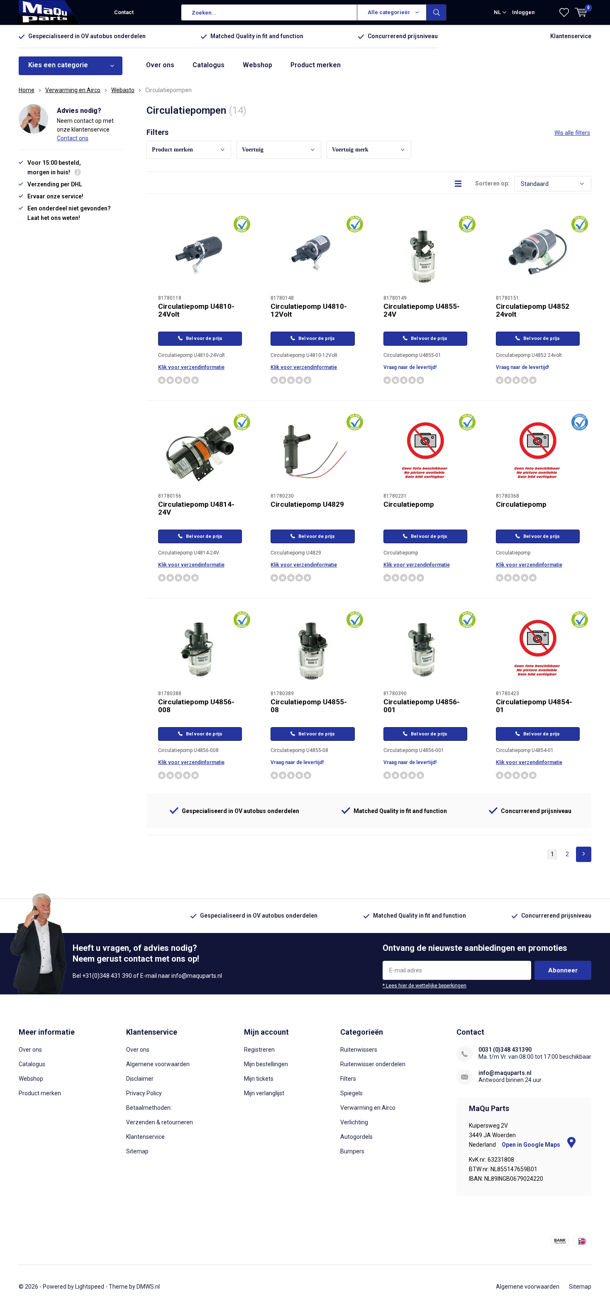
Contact (124, 12)
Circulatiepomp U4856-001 (421, 706)
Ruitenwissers (358, 1049)
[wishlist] (564, 12)
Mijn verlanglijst (264, 1093)
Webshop (257, 65)
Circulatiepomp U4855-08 (309, 706)
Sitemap (137, 1151)
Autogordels (356, 1136)
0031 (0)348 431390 (505, 1049)
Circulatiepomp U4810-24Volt (196, 310)
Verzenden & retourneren (159, 1122)
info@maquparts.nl (505, 1073)
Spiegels (351, 1093)
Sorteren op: (492, 183)
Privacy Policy (144, 1093)
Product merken (315, 65)
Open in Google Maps (531, 1144)
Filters (348, 1078)
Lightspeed (89, 1286)
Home (26, 90)
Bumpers (352, 1151)
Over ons (160, 65)
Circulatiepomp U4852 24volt (532, 310)
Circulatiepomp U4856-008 (196, 706)
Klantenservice (570, 36)
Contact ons (72, 138)
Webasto (122, 90)
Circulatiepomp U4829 (307, 504)
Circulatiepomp (408, 504)
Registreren (259, 1049)
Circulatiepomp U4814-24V (196, 508)
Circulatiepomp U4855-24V (421, 310)
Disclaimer (140, 1078)
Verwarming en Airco (72, 90)
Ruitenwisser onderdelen (372, 1064)
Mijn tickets (258, 1078)
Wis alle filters (572, 132)
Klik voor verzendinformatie (191, 367)
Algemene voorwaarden (158, 1064)
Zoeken (437, 12)
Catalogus (208, 65)
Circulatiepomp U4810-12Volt (309, 310)
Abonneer (563, 970)
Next (583, 854)
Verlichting (354, 1122)
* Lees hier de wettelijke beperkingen (424, 986)
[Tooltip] (77, 173)
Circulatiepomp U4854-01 (534, 706)
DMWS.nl (148, 1286)
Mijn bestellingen (266, 1064)
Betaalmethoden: (149, 1107)
